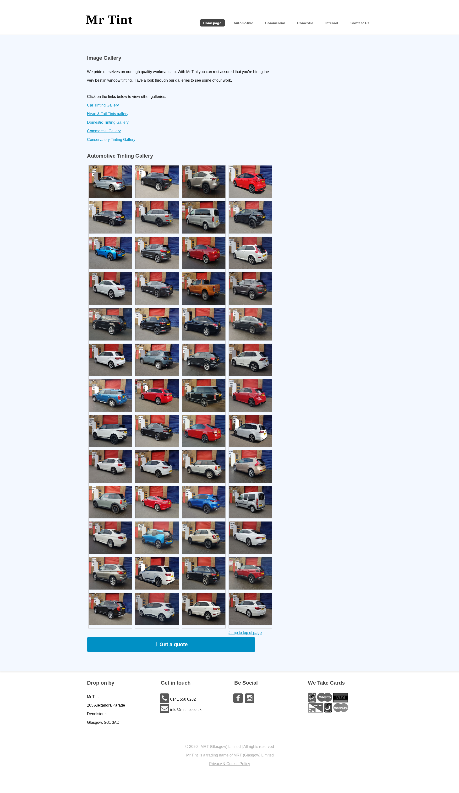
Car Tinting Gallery (103, 105)
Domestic (305, 23)
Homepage (212, 23)
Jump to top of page (245, 633)
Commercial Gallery (104, 131)
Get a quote (173, 644)
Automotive (243, 23)
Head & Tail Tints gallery (107, 114)
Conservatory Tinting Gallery (111, 140)
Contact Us (360, 23)
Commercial (275, 23)
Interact (332, 23)
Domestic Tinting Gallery (108, 122)
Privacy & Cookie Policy (229, 764)
